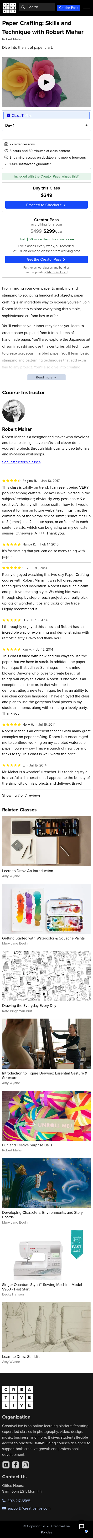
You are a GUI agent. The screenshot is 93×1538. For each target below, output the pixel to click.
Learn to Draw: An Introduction (27, 870)
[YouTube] (6, 1465)
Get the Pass (68, 7)
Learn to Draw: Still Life (21, 1356)
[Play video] (46, 82)
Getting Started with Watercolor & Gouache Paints (43, 938)
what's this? (70, 176)
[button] (81, 1526)
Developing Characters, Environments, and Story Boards (42, 1215)
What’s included (56, 272)
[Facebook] (15, 1465)
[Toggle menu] (86, 7)
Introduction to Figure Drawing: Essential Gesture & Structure (44, 1075)
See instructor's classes (21, 461)
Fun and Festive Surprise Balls (27, 1145)
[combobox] (37, 7)
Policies (46, 1532)
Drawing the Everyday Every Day (29, 1005)
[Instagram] (25, 1465)
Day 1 (9, 125)
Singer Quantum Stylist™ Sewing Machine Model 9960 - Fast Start (42, 1287)
